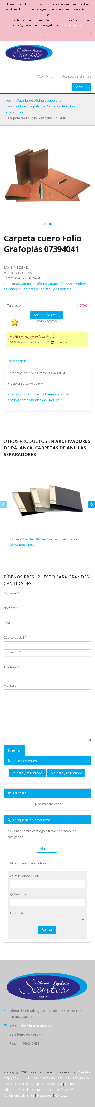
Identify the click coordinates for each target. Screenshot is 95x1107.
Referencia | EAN (26, 876)
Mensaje (10, 685)
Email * (9, 622)
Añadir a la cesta (47, 314)
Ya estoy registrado (27, 773)
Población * (12, 652)
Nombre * (11, 608)
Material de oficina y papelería (38, 100)
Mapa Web (44, 1095)
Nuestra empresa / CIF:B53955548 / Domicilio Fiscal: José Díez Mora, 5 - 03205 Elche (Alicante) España (47, 1078)
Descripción (17, 361)
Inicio (7, 100)
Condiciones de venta (19, 1095)
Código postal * (15, 637)
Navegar (47, 848)
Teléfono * (11, 667)
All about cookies (71, 25)
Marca (18, 913)
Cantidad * (11, 593)
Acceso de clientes (76, 76)
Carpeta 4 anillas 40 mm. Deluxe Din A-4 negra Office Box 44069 (43, 542)
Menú (80, 87)
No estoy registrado (66, 773)
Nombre (19, 894)
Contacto (61, 1095)
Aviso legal (54, 1084)
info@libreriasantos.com (37, 1025)
